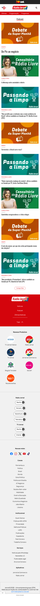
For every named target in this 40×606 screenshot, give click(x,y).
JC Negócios (20, 483)
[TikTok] (28, 454)
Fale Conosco (20, 539)
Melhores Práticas (20, 527)
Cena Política (20, 477)
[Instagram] (15, 454)
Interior (20, 435)
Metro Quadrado (20, 498)
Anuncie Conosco (20, 562)
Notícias (20, 306)
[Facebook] (11, 454)
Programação (14, 13)
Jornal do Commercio (20, 572)
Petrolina (20, 420)
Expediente (20, 536)
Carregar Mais (20, 288)
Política (20, 468)
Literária (20, 507)
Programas (25, 13)
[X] (20, 454)
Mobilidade (20, 492)
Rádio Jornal (20, 575)
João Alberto (20, 504)
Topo (18, 322)
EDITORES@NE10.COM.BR (20, 592)
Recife (20, 402)
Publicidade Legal (20, 559)
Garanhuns (20, 414)
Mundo (20, 474)
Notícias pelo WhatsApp (20, 553)
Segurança (20, 486)
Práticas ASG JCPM (20, 521)
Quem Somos (20, 518)
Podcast (20, 310)
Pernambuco (20, 465)
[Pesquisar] (36, 8)
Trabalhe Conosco (20, 542)
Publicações (20, 533)
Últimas (4, 13)
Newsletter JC (20, 556)
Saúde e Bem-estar (20, 489)
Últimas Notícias (20, 315)
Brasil (20, 471)
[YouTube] (24, 454)
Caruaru (20, 408)
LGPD (20, 530)
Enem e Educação (20, 495)
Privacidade (20, 524)
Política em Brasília (20, 480)
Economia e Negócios (20, 501)
